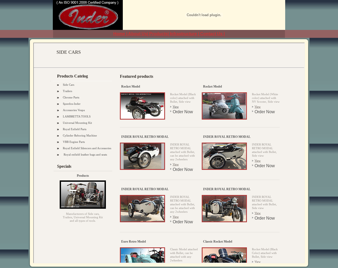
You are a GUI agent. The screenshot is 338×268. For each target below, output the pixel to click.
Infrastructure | (185, 33)
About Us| (138, 33)
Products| (159, 33)
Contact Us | (212, 33)
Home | (120, 33)
